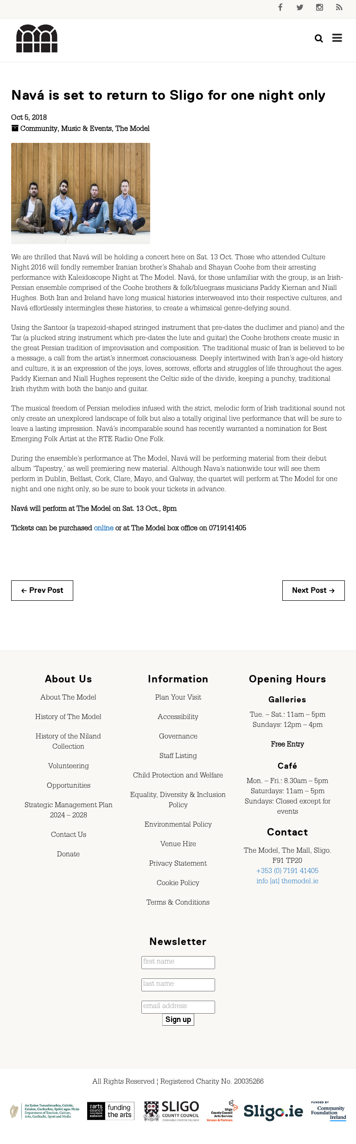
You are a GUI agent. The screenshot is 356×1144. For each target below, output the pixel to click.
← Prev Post (42, 590)
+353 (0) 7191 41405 (287, 872)
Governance (178, 737)
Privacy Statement (178, 864)
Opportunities (68, 787)
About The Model (68, 698)
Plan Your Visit (178, 698)
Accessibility (178, 718)
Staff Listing (178, 757)
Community (38, 130)
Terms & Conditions (178, 903)
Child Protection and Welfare (178, 776)
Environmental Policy (178, 825)
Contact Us (68, 836)
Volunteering (68, 767)
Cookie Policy (178, 884)
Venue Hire (178, 845)
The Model (132, 130)
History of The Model (68, 718)
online (104, 529)
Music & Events (86, 130)
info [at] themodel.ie (287, 882)
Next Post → (313, 590)
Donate (68, 855)
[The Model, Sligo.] (37, 39)
